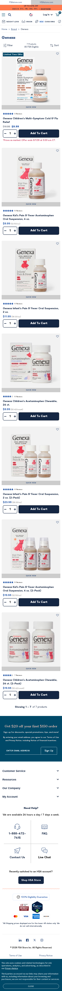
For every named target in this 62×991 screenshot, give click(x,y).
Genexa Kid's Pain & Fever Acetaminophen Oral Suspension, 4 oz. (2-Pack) (28, 589)
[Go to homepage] (31, 15)
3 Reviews (18, 114)
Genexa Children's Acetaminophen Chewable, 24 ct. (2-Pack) (30, 682)
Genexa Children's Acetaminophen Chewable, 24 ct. (30, 403)
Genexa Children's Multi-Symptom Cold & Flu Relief (30, 120)
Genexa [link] (24, 29)
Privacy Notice (11, 968)
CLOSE (31, 986)
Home (4, 29)
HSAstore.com (46, 2)
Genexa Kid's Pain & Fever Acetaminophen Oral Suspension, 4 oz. (28, 217)
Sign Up (49, 750)
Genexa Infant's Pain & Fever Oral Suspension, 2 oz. (31, 310)
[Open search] (9, 14)
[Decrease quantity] (5, 133)
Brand (14, 29)
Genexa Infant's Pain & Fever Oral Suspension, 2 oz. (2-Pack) (31, 496)
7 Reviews (18, 675)
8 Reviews (18, 211)
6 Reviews (18, 304)
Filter (10, 45)
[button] (31, 80)
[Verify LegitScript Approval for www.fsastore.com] (37, 907)
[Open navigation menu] (3, 14)
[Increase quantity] (15, 133)
